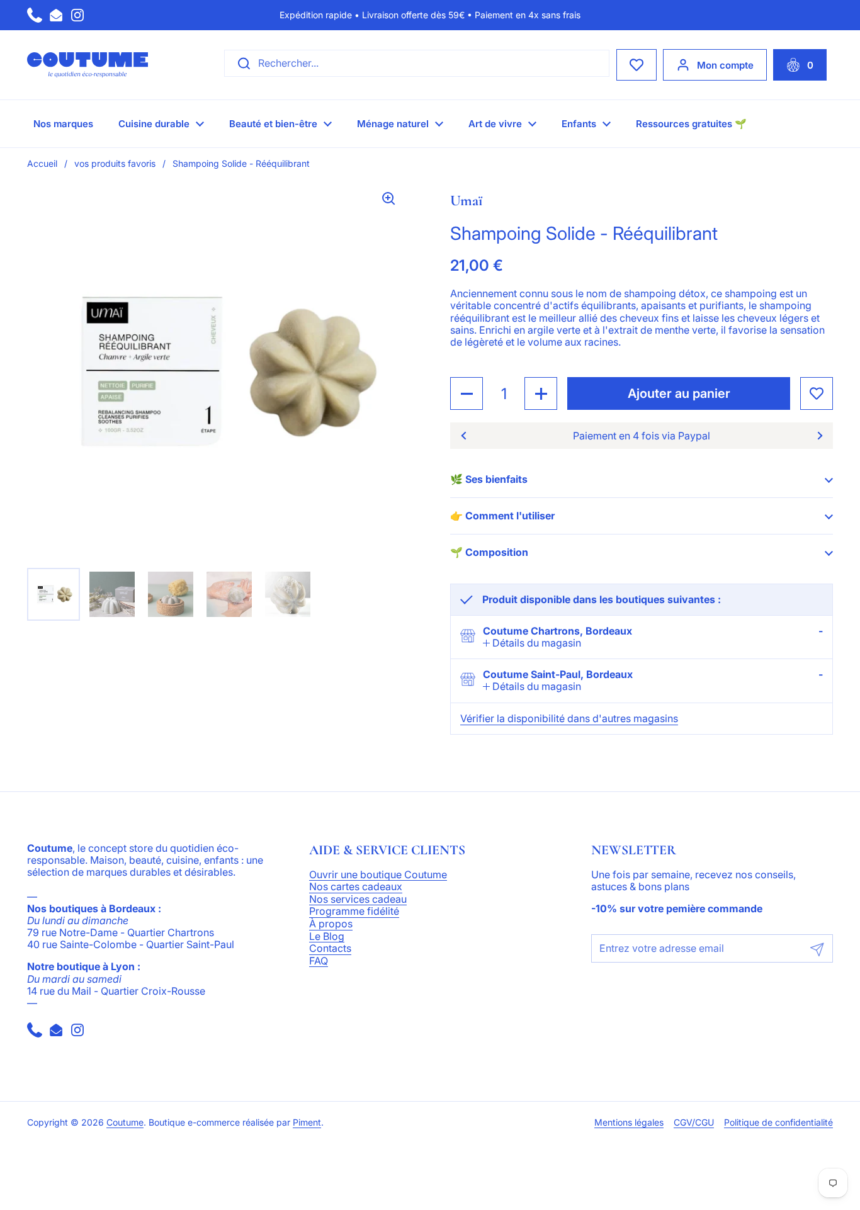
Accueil (42, 163)
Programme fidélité (354, 911)
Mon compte (725, 65)
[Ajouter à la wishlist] (816, 393)
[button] (800, 65)
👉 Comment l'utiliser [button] (502, 515)
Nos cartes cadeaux (355, 887)
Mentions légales (629, 1122)
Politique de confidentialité (778, 1122)
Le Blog (326, 936)
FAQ (318, 961)
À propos (331, 924)
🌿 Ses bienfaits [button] (489, 479)
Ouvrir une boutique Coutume (378, 875)
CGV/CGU (694, 1122)
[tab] (532, 643)
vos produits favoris (115, 163)
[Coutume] (87, 64)
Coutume (125, 1122)
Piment (307, 1122)
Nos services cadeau (358, 899)
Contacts (330, 948)
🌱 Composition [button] (489, 552)
